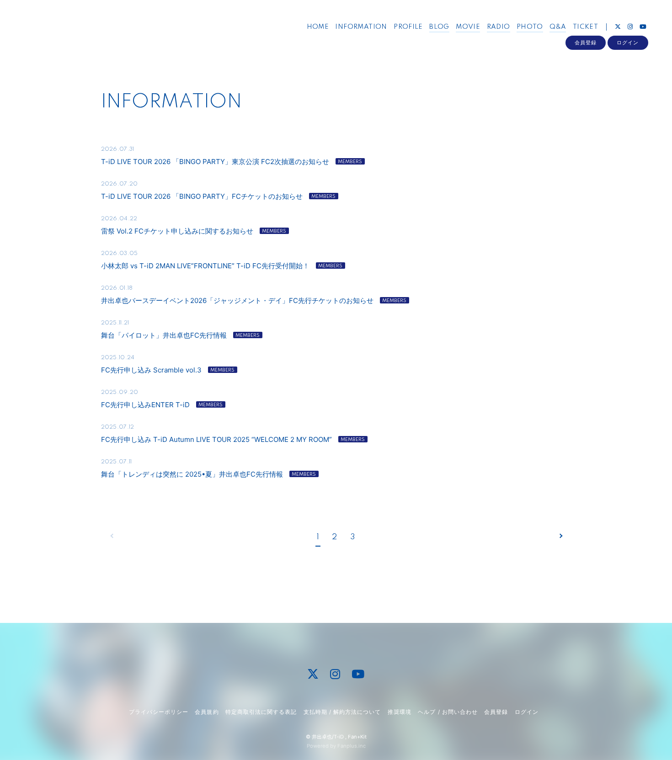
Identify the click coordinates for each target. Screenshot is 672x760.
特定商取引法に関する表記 (261, 711)
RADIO (498, 27)
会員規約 (207, 711)
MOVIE (468, 27)
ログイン (628, 42)
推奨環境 (399, 711)
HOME (318, 27)
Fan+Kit (357, 736)
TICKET (585, 27)
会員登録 (586, 42)
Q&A (557, 27)
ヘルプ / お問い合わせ (447, 711)
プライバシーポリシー (158, 711)
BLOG (439, 27)
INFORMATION (361, 27)
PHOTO (530, 27)
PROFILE (408, 27)
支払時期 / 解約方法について (342, 711)
